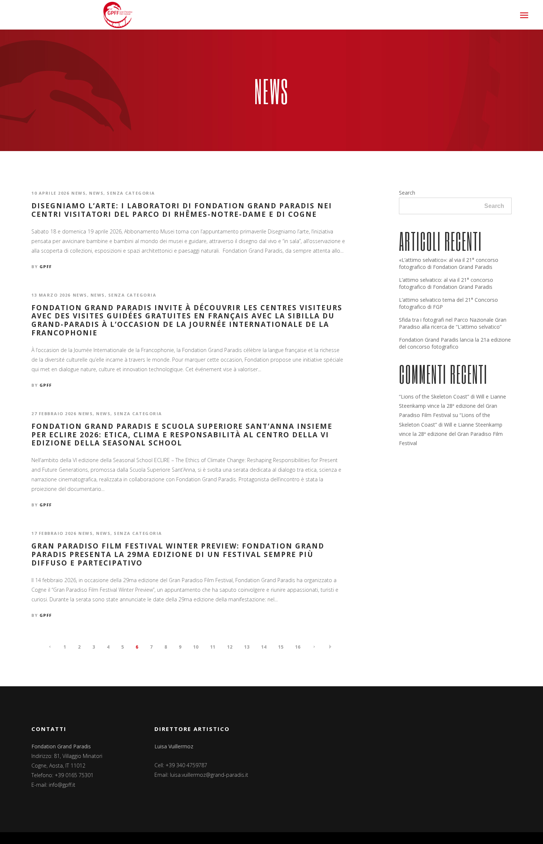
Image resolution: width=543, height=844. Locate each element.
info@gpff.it (62, 784)
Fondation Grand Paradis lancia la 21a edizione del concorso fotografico (455, 343)
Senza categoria (131, 193)
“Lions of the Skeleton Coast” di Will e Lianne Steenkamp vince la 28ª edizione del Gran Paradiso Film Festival (452, 405)
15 (280, 647)
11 (212, 647)
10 (195, 647)
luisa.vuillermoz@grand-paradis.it (209, 774)
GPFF (46, 266)
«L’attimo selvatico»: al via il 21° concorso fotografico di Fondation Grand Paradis (448, 263)
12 (229, 647)
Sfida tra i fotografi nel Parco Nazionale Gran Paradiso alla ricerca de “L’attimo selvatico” (452, 323)
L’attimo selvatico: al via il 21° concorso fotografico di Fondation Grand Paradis (446, 283)
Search (407, 192)
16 (297, 647)
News (78, 193)
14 (263, 647)
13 (246, 647)
